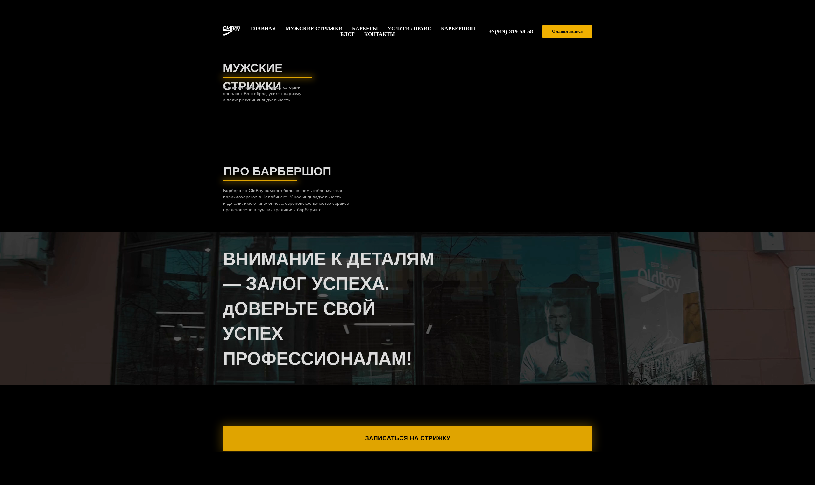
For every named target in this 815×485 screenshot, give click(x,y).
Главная (263, 28)
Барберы (365, 28)
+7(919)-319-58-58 (511, 31)
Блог (347, 34)
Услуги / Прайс (409, 28)
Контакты (379, 34)
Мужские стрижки (314, 28)
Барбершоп (458, 28)
